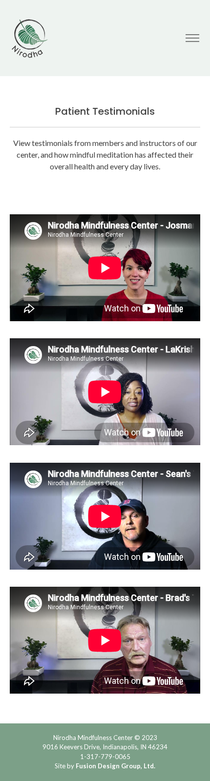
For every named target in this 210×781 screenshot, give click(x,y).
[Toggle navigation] (192, 38)
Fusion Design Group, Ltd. (115, 766)
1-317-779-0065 (105, 756)
